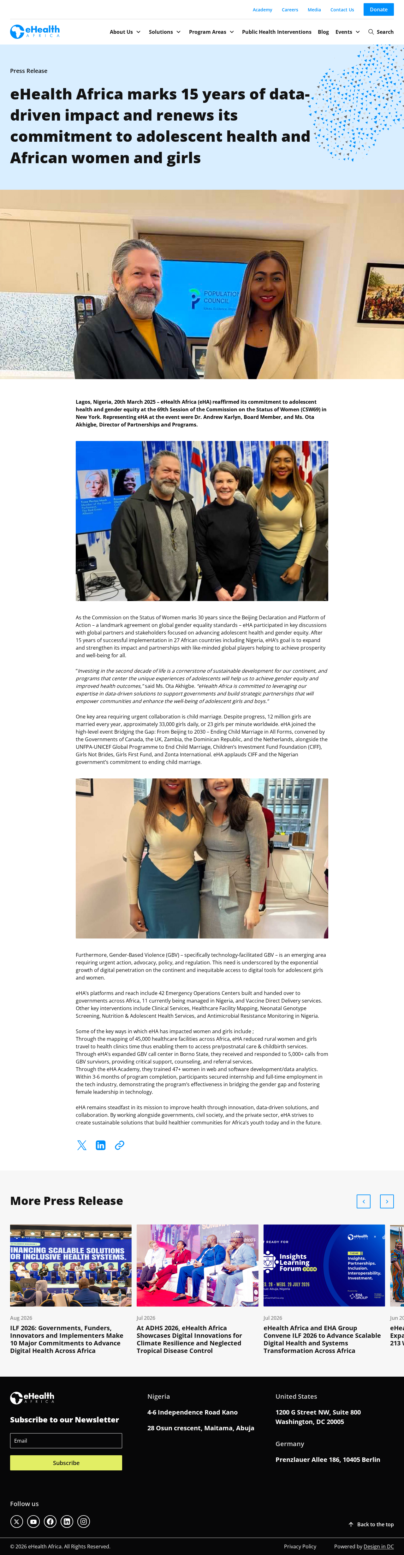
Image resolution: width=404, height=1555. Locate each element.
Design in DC (379, 1546)
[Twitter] (16, 1521)
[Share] (119, 1145)
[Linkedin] (67, 1521)
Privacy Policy (300, 1546)
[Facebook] (50, 1521)
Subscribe (66, 1463)
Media (314, 10)
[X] (82, 1145)
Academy (262, 10)
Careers (290, 10)
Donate (379, 9)
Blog (323, 31)
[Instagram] (83, 1521)
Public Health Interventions (277, 31)
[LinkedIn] (100, 1145)
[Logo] (35, 32)
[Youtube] (33, 1521)
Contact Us (342, 10)
